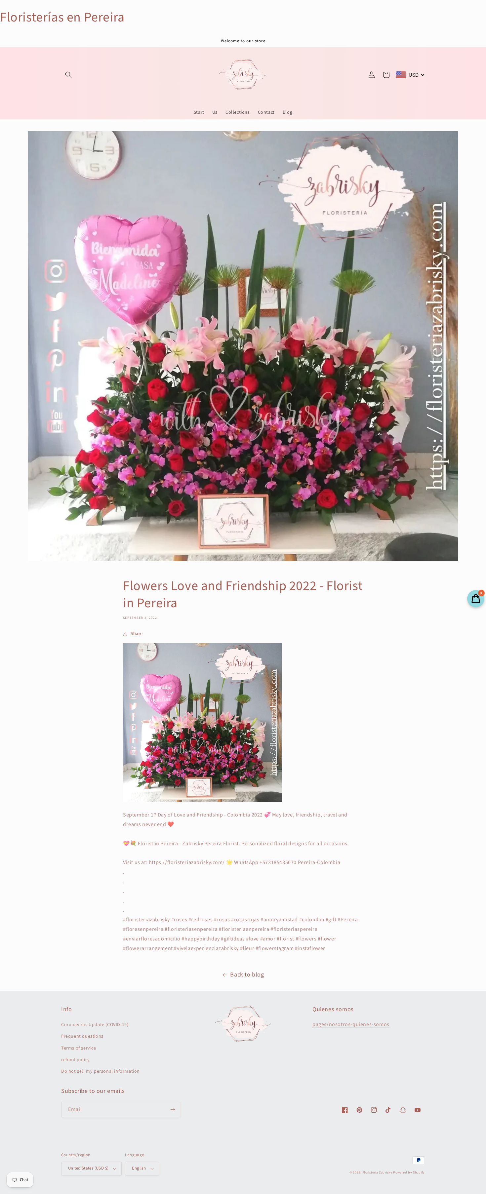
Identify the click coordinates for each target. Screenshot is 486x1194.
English (139, 1168)
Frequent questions (82, 1036)
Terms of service (78, 1048)
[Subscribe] (172, 1109)
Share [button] (137, 633)
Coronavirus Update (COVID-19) (94, 1024)
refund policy (75, 1059)
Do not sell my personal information (100, 1071)
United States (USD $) (88, 1168)
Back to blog (247, 975)
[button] (68, 74)
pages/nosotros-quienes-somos (350, 1024)
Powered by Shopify (409, 1172)
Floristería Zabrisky (377, 1172)
